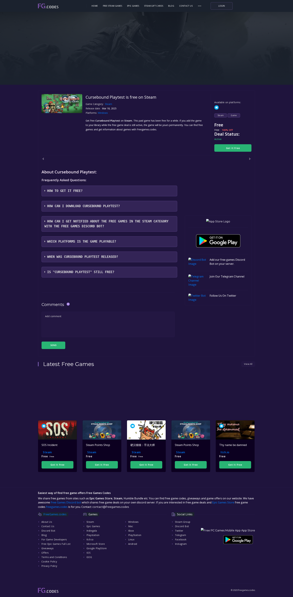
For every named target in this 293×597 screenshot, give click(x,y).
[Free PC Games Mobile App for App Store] (218, 221)
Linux (131, 539)
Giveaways (47, 548)
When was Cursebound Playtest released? (82, 257)
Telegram (180, 535)
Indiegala (91, 530)
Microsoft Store (95, 543)
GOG (89, 557)
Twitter (179, 530)
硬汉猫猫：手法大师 (142, 445)
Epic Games (133, 5)
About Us (46, 521)
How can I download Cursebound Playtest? (83, 206)
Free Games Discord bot (66, 502)
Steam (108, 104)
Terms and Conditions (54, 557)
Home (95, 5)
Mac (130, 526)
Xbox (131, 530)
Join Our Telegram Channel (227, 276)
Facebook (180, 539)
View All (248, 363)
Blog (171, 5)
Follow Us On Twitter (223, 295)
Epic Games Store (223, 502)
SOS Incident (49, 445)
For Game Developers (54, 539)
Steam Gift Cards (153, 5)
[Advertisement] (146, 62)
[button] (199, 6)
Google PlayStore (96, 548)
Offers (45, 552)
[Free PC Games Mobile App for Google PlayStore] (218, 241)
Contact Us (186, 5)
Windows (103, 112)
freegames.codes (56, 507)
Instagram (181, 543)
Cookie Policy (49, 561)
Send (53, 345)
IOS (88, 552)
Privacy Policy (49, 566)
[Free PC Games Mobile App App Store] (228, 530)
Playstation (92, 535)
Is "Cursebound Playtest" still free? (80, 272)
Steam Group (182, 521)
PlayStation (134, 535)
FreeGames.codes (54, 514)
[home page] (57, 6)
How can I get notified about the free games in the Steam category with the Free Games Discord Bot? (106, 223)
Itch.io (225, 452)
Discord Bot (48, 530)
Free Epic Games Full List (56, 543)
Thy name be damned (233, 445)
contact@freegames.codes (110, 507)
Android (132, 543)
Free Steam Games (112, 5)
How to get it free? (65, 191)
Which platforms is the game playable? (81, 241)
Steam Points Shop (98, 445)
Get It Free (233, 148)
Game (234, 115)
